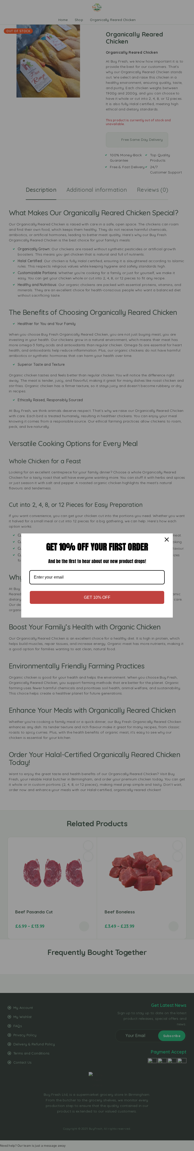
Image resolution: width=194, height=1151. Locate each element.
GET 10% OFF (97, 597)
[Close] (167, 539)
